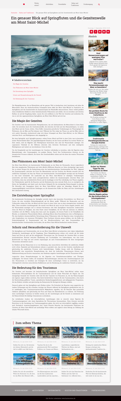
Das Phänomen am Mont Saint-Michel (25, 88)
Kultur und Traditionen (75, 4)
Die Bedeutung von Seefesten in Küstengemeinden (73, 363)
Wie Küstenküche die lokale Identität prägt (24, 335)
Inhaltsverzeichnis (22, 80)
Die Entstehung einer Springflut (23, 91)
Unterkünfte (62, 4)
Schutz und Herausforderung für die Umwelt (27, 95)
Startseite (14, 13)
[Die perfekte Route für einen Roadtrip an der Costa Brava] (98, 103)
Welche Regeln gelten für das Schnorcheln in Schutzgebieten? (98, 196)
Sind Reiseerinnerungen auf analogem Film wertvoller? (98, 56)
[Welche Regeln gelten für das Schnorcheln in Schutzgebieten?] (98, 186)
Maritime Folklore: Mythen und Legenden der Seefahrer (49, 338)
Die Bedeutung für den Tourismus (23, 99)
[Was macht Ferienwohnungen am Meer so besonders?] (98, 75)
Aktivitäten (49, 4)
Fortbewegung (88, 4)
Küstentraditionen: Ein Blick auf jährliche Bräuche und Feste (49, 365)
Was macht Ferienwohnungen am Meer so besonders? (98, 85)
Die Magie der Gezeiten (20, 84)
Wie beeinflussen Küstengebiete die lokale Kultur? (24, 363)
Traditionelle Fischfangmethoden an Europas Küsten (98, 140)
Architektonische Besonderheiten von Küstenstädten (97, 363)
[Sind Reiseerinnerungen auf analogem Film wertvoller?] (98, 45)
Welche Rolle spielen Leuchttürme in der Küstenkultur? (73, 337)
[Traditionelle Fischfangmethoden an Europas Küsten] (98, 130)
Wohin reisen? (36, 4)
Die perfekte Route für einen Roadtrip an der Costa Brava (98, 113)
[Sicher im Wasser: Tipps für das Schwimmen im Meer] (98, 158)
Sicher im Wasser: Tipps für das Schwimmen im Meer (98, 168)
